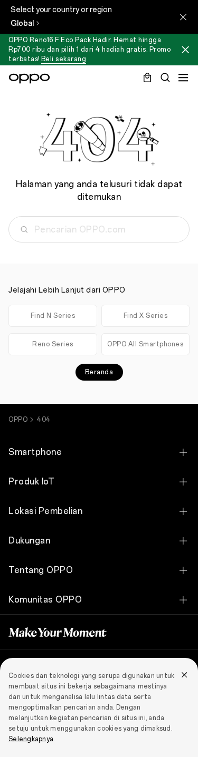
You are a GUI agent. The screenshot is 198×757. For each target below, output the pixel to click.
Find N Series (53, 315)
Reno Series (52, 344)
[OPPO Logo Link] (29, 78)
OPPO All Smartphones (145, 344)
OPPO (17, 419)
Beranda (99, 372)
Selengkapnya (30, 739)
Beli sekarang (64, 59)
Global (22, 23)
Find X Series (146, 315)
